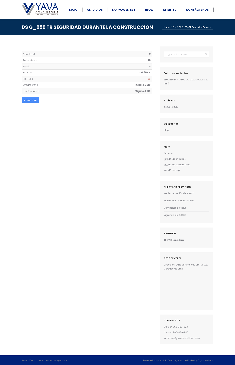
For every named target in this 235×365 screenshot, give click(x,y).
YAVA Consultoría (175, 240)
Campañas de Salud (175, 207)
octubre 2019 (171, 106)
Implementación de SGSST (179, 193)
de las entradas (175, 159)
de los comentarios (177, 164)
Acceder (168, 153)
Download (30, 100)
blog (166, 130)
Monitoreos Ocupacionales (179, 200)
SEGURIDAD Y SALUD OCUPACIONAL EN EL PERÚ (186, 81)
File (174, 27)
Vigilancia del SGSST (175, 215)
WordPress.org (172, 170)
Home (166, 27)
